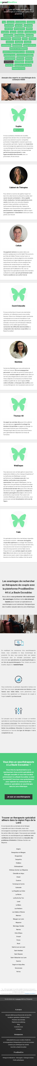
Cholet (18, 877)
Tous (3, 22)
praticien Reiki (30, 52)
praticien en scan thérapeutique (18, 48)
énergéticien (5, 32)
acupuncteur (10, 22)
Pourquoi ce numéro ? (30, 993)
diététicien (29, 28)
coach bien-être (9, 25)
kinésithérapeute (5, 38)
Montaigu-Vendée (18, 926)
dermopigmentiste (19, 28)
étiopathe (20, 32)
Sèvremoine (18, 968)
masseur (24, 38)
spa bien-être (9, 65)
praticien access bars (29, 45)
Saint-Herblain (18, 950)
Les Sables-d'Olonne (18, 912)
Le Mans (18, 905)
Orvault (18, 936)
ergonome (13, 32)
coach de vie (18, 25)
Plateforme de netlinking (18, 1022)
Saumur (18, 961)
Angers (18, 849)
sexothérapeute (8, 62)
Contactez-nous (18, 1027)
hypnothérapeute (19, 35)
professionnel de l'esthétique (25, 55)
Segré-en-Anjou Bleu (18, 964)
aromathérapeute (20, 22)
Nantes (18, 929)
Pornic (18, 940)
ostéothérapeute (6, 45)
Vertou (18, 971)
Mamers (18, 915)
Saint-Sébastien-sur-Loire (18, 957)
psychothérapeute (10, 58)
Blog (18, 1024)
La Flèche (18, 894)
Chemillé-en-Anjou (18, 873)
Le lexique (18, 1029)
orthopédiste (18, 42)
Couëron (18, 880)
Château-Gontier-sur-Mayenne (18, 870)
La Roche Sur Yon (18, 898)
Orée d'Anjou (18, 933)
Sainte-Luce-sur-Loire (18, 947)
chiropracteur (31, 22)
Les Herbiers (18, 908)
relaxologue (29, 58)
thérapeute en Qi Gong (18, 68)
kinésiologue (29, 35)
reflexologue (20, 58)
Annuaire (8, 1015)
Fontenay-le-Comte (18, 884)
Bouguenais (18, 856)
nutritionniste (9, 42)
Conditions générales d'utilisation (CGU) (19, 1017)
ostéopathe (27, 42)
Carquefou (18, 859)
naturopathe (32, 38)
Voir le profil (19, 130)
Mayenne (18, 922)
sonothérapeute (19, 62)
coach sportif (8, 28)
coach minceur (28, 25)
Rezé (18, 943)
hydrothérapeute (8, 35)
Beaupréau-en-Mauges (18, 852)
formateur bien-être (30, 32)
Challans (18, 863)
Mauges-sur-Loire (18, 919)
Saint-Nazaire (18, 954)
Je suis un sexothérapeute (18, 797)
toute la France (18, 664)
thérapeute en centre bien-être (23, 65)
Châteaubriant (18, 866)
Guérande (18, 887)
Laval (18, 901)
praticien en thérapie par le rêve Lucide (13, 52)
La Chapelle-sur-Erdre (18, 891)
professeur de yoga (9, 55)
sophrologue (29, 62)
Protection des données (18, 1019)
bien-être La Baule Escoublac (18, 1047)
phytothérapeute (17, 45)
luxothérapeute (16, 38)
